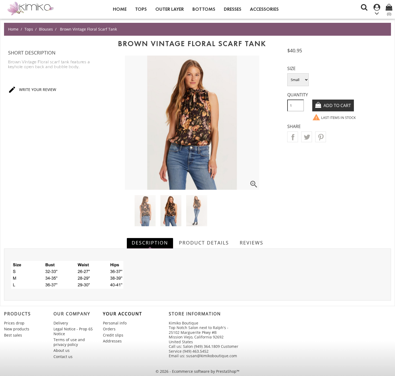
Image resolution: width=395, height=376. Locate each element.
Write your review (32, 90)
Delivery (60, 323)
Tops (141, 9)
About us (61, 350)
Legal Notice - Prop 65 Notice (73, 331)
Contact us (63, 356)
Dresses (232, 9)
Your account (122, 314)
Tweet (306, 137)
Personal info (115, 323)
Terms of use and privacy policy (69, 342)
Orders (109, 328)
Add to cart (336, 105)
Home (120, 9)
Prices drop (14, 323)
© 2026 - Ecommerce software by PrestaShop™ (197, 371)
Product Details (204, 242)
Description (150, 242)
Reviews (251, 242)
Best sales (13, 335)
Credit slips (113, 335)
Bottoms (203, 9)
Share (293, 137)
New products (16, 328)
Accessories (264, 9)
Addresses (112, 341)
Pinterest (320, 137)
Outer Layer (169, 9)
